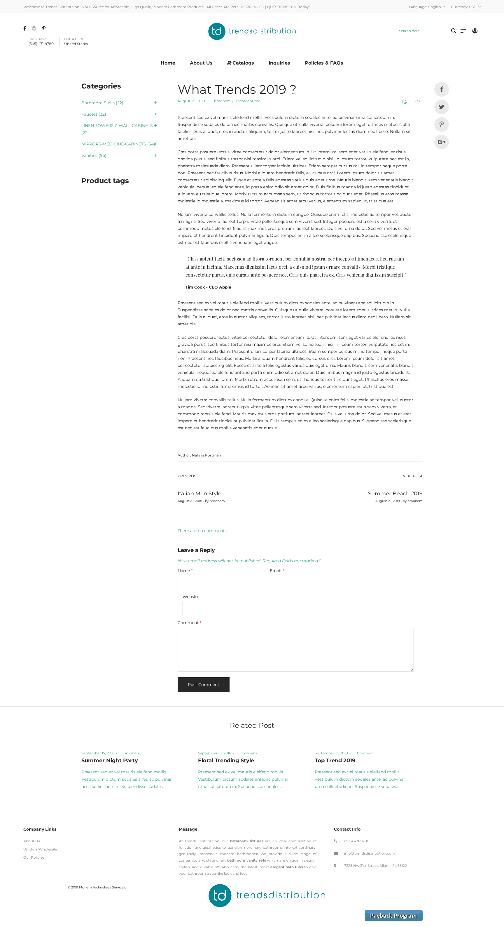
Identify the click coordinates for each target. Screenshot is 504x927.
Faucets (89, 114)
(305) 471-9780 (356, 841)
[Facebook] (25, 28)
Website (191, 596)
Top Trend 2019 (335, 760)
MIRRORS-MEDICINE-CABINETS (113, 144)
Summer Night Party (109, 760)
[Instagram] (35, 28)
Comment (189, 622)
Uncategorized (247, 101)
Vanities (89, 155)
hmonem (220, 101)
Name (185, 570)
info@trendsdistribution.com (369, 853)
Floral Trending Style (226, 760)
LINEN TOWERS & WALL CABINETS (117, 125)
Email (277, 570)
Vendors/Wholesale (40, 849)
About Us (31, 841)
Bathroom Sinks (98, 102)
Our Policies (33, 857)
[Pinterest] (44, 28)
